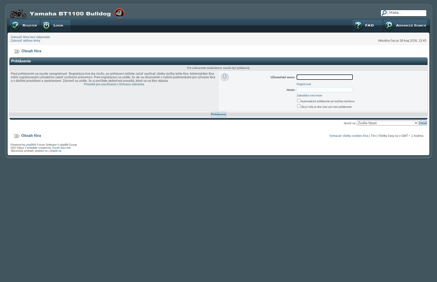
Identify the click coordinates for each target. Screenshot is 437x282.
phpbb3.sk (41, 150)
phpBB (30, 144)
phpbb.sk (55, 150)
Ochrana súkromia (131, 84)
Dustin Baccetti (61, 147)
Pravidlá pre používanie (100, 84)
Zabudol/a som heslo (309, 95)
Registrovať (17, 20)
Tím (373, 136)
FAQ (355, 20)
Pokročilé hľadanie (396, 20)
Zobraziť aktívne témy (25, 40)
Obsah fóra (31, 51)
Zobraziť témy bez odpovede (30, 37)
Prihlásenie (48, 20)
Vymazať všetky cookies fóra (348, 136)
